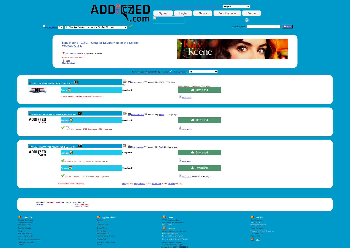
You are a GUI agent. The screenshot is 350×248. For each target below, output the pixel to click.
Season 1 (81, 53)
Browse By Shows (25, 220)
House (99, 245)
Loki (98, 222)
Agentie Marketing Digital (172, 245)
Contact (21, 245)
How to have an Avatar (171, 242)
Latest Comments (25, 236)
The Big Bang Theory (106, 236)
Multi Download (68, 63)
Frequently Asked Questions (174, 222)
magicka (39, 204)
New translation (137, 82)
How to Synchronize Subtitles (174, 231)
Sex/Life (100, 220)
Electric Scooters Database (29, 239)
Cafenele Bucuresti (26, 242)
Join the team (227, 13)
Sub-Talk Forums (25, 233)
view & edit (186, 98)
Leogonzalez (139, 183)
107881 (162, 82)
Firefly (161, 115)
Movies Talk (255, 236)
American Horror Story (106, 242)
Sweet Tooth (102, 228)
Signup (163, 13)
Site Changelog (257, 220)
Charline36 (156, 183)
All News (21, 231)
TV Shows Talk (256, 233)
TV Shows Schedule (170, 220)
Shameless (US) (103, 233)
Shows (203, 13)
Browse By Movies (25, 222)
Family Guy (101, 239)
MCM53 (171, 183)
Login (183, 13)
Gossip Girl (101, 231)
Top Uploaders (24, 225)
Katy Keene (71, 53)
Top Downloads (24, 228)
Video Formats (256, 228)
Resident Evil (102, 225)
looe (124, 183)
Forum (252, 13)
